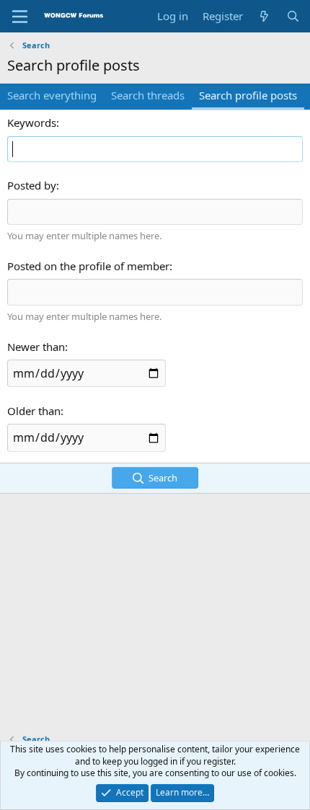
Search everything (52, 95)
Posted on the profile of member (88, 266)
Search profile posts (248, 95)
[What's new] (264, 16)
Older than (34, 411)
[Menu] (20, 16)
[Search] (293, 16)
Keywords (31, 122)
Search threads (148, 95)
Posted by (31, 185)
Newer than (36, 346)
